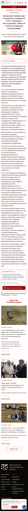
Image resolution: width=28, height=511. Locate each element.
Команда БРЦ (15, 477)
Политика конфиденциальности (17, 487)
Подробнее (5, 504)
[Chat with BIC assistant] (24, 507)
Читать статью (5, 354)
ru (20, 3)
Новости (3, 487)
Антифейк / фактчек (14, 10)
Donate (14, 7)
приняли (5, 205)
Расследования (5, 474)
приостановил (12, 148)
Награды (14, 482)
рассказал (4, 98)
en (22, 3)
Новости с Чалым (5, 482)
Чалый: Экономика (5, 479)
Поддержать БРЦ (16, 474)
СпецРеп (3, 489)
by (18, 3)
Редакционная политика (18, 484)
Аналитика (3, 477)
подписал (11, 177)
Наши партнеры (16, 479)
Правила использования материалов (18, 492)
